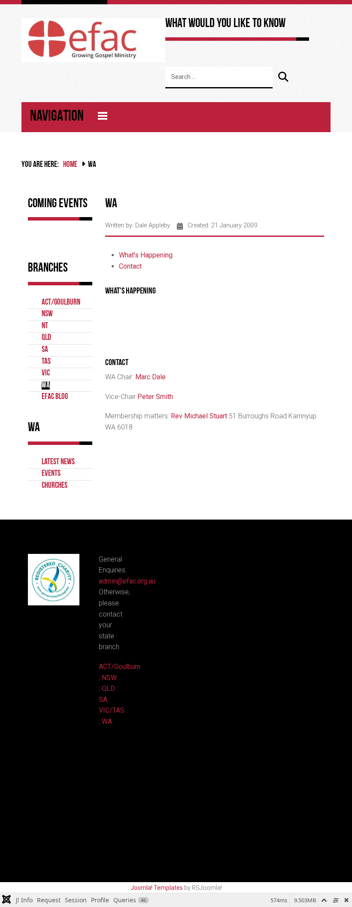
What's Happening (146, 255)
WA (46, 385)
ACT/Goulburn (61, 303)
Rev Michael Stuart (199, 416)
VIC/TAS (111, 710)
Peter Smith (155, 397)
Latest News (58, 462)
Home (70, 165)
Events (51, 474)
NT (45, 326)
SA (45, 350)
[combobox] (219, 77)
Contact (130, 266)
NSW (47, 314)
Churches (54, 486)
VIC (46, 373)
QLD (46, 338)
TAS (46, 362)
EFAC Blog (55, 397)
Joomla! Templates (156, 887)
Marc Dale (150, 377)
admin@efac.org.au (127, 581)
